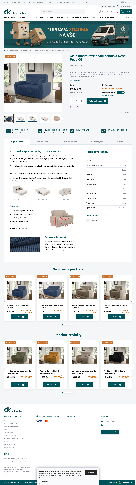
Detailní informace (75, 80)
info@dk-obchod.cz (110, 421)
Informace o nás (9, 447)
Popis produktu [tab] (17, 142)
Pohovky (94, 221)
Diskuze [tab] (120, 142)
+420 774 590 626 (110, 425)
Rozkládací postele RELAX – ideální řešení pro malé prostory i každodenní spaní (17, 468)
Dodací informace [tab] (70, 142)
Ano (125, 179)
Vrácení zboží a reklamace (38, 2)
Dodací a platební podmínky (20, 2)
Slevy (50, 2)
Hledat (83, 11)
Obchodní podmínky (71, 2)
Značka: (73, 67)
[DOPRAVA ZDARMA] (19, 290)
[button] (62, 324)
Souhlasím (90, 473)
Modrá (124, 170)
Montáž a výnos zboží (10, 444)
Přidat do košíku (95, 101)
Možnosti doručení (108, 95)
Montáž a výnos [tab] (97, 142)
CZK (126, 2)
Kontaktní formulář (110, 432)
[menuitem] (10, 18)
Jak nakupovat (58, 2)
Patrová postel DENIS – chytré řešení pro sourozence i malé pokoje (15, 459)
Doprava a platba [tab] (43, 142)
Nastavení (44, 482)
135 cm (124, 165)
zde (40, 477)
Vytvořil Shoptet (112, 482)
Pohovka (123, 174)
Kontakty (7, 2)
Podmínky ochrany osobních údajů (14, 438)
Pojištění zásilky (8, 441)
